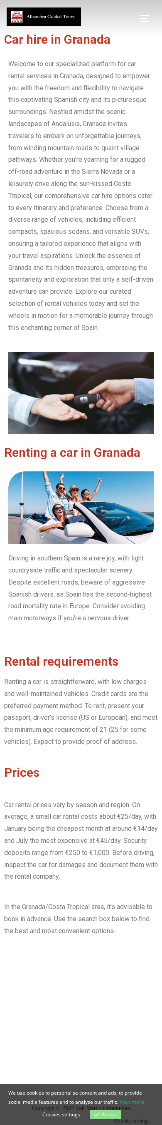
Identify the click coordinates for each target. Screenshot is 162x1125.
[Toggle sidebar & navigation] (147, 18)
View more (132, 1101)
